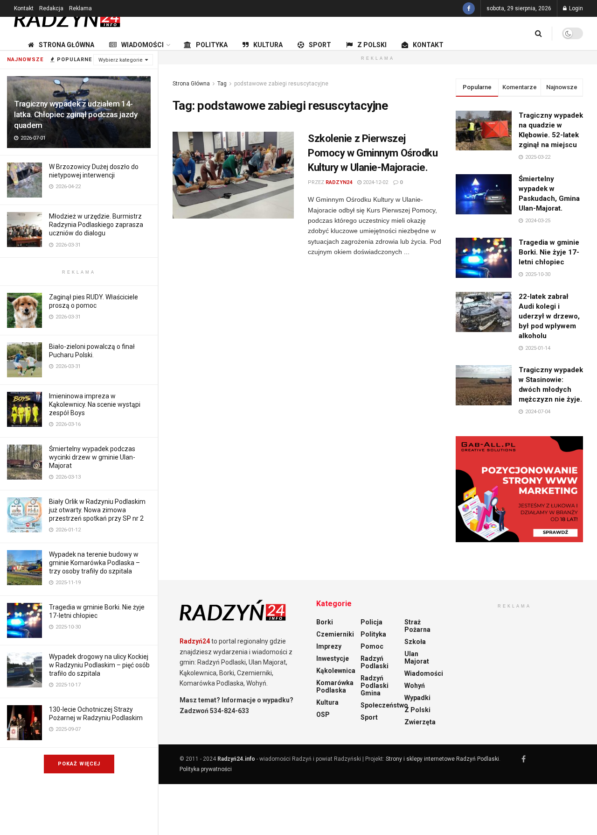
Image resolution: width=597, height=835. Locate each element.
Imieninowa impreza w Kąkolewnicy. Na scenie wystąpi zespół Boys (94, 404)
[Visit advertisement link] (519, 489)
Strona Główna (66, 45)
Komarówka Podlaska (335, 686)
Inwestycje (332, 658)
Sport (320, 45)
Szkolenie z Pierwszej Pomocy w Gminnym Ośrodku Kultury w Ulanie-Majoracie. (372, 153)
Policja (371, 622)
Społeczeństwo (384, 705)
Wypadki (417, 697)
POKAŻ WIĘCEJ (79, 764)
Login (575, 8)
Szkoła (415, 641)
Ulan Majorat (416, 657)
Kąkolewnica (335, 670)
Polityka (212, 45)
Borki (324, 622)
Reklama (80, 8)
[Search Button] (538, 33)
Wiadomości (142, 45)
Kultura (268, 45)
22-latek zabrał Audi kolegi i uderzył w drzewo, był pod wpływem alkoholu (549, 316)
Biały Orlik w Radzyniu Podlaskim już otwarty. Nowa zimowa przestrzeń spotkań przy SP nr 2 (97, 510)
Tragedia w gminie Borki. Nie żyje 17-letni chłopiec (549, 252)
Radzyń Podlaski (375, 662)
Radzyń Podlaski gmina (375, 685)
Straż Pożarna (417, 625)
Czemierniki (335, 634)
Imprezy (328, 646)
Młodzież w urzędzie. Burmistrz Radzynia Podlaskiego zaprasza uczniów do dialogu (96, 224)
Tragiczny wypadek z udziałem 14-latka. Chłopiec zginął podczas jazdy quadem (76, 114)
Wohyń (414, 685)
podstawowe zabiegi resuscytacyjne (281, 83)
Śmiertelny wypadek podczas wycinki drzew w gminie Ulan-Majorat (92, 457)
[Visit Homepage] (67, 16)
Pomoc (372, 646)
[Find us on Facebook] (469, 8)
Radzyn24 (339, 182)
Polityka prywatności (206, 769)
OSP (323, 714)
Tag (222, 83)
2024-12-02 (374, 182)
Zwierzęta (420, 722)
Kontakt (24, 8)
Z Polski (372, 45)
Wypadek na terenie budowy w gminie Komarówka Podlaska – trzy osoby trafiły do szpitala (94, 563)
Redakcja (51, 8)
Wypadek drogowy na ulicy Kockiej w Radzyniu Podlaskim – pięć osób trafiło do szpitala (99, 665)
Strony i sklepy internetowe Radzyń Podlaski (442, 759)
